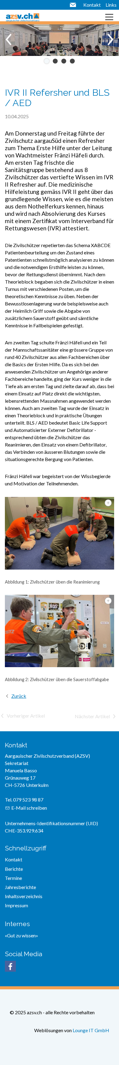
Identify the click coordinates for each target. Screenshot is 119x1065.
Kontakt (92, 5)
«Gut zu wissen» (21, 935)
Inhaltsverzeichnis (23, 896)
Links (111, 5)
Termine (13, 878)
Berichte (14, 869)
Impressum (16, 905)
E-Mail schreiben (29, 808)
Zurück (18, 696)
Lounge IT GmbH (91, 1030)
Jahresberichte (20, 887)
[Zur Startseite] (22, 17)
